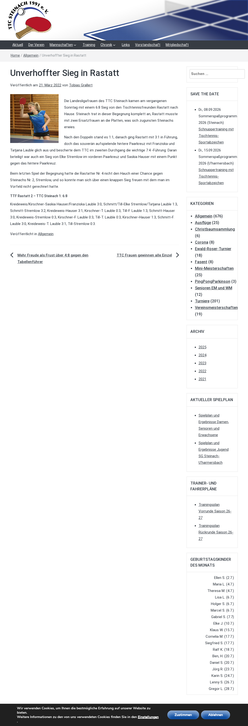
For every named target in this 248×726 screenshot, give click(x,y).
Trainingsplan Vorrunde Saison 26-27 (215, 511)
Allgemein (31, 55)
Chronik (106, 45)
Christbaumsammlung (215, 229)
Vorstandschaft (147, 45)
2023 (202, 363)
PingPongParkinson (212, 281)
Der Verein (36, 45)
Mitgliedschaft (177, 45)
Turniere (202, 301)
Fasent (201, 262)
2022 (202, 371)
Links (126, 45)
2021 (202, 379)
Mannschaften (61, 45)
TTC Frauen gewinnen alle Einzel (144, 255)
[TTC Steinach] (124, 20)
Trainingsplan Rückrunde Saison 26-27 (216, 532)
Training (89, 45)
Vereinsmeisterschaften (216, 307)
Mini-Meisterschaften (214, 268)
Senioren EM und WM (213, 288)
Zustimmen (183, 714)
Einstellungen (148, 717)
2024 (202, 355)
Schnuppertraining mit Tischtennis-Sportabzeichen (216, 135)
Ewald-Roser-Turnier (213, 249)
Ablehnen (215, 714)
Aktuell (17, 45)
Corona (201, 242)
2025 (202, 347)
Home (15, 55)
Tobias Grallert (81, 85)
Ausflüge (203, 222)
